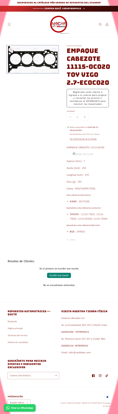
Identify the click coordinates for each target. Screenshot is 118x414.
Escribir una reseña (59, 275)
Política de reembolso (18, 342)
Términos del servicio (18, 335)
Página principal (15, 328)
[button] (9, 24)
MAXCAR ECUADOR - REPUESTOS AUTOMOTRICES (85, 403)
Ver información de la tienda (83, 139)
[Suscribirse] (55, 375)
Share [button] (73, 239)
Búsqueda (12, 321)
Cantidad (71, 111)
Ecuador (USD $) (17, 402)
